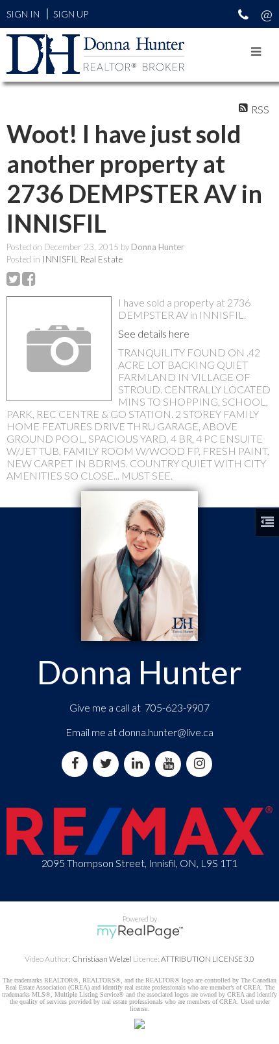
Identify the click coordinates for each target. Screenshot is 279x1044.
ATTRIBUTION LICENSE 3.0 (207, 959)
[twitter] (108, 764)
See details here (153, 333)
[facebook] (77, 764)
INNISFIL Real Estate (82, 259)
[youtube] (170, 764)
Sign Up (70, 13)
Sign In (23, 13)
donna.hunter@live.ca (166, 732)
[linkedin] (139, 764)
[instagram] (201, 764)
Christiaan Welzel (102, 959)
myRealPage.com (140, 932)
